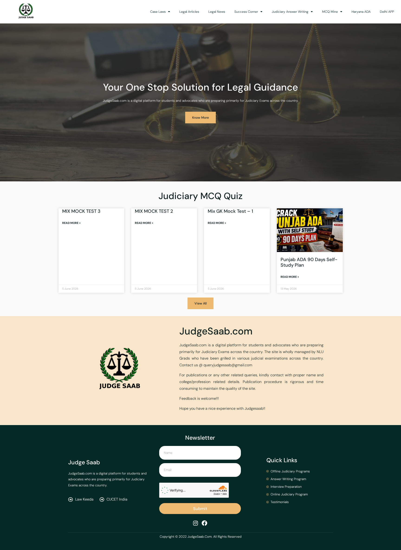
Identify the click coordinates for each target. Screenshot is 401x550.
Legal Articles (189, 12)
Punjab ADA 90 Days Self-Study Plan (309, 262)
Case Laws (158, 12)
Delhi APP (387, 12)
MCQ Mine (330, 12)
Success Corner (246, 12)
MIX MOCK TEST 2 (154, 211)
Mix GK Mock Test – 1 (230, 211)
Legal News (216, 12)
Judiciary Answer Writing (290, 12)
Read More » (71, 223)
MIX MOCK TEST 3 (81, 211)
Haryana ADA (361, 12)
